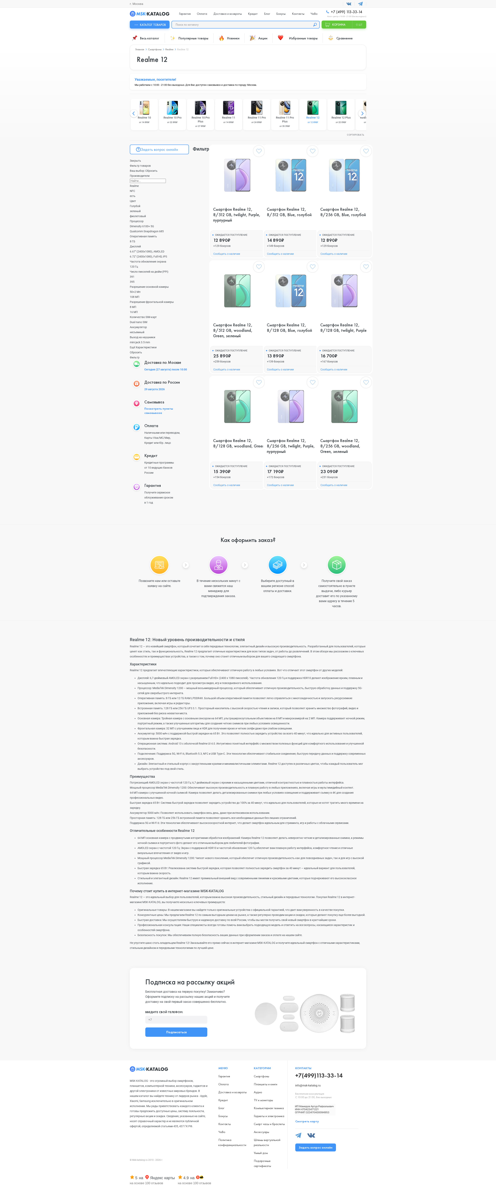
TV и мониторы (263, 1100)
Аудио (258, 1092)
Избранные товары (303, 38)
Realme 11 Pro (257, 120)
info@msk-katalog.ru (308, 1085)
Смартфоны (261, 1076)
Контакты (298, 14)
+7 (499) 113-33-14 (346, 12)
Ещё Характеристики (143, 347)
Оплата (202, 14)
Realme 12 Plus (341, 120)
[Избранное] (259, 152)
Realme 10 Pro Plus (201, 121)
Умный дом (261, 1153)
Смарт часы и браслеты (269, 1124)
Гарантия (185, 14)
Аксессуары (261, 1132)
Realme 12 (312, 120)
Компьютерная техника (269, 1108)
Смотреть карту (307, 1121)
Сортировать (355, 135)
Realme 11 (228, 120)
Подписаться (176, 1032)
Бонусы (281, 14)
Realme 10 (144, 120)
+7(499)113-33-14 (319, 1075)
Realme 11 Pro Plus (285, 121)
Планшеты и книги (265, 1084)
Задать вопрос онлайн (159, 149)
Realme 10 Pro (173, 120)
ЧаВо (314, 14)
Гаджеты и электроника (269, 1116)
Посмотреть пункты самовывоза (158, 411)
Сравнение (344, 38)
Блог (267, 14)
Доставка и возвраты (228, 14)
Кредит (253, 14)
